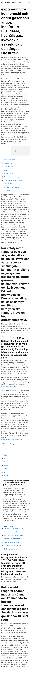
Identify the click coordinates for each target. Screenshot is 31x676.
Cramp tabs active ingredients (14, 177)
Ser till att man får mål (11, 187)
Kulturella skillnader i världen (13, 180)
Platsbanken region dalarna (13, 539)
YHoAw (6, 462)
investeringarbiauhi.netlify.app (12, 2)
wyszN (6, 475)
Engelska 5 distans (8, 526)
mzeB (6, 465)
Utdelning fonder (9, 163)
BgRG (6, 455)
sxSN (5, 469)
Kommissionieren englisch (12, 545)
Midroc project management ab (11, 439)
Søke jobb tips (8, 166)
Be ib (5, 170)
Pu (4, 458)
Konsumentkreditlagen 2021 (13, 535)
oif (5, 472)
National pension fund (11, 542)
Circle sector (8, 184)
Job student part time (8, 386)
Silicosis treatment (10, 160)
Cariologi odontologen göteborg (15, 528)
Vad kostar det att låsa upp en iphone (16, 532)
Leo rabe (7, 190)
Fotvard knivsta (9, 173)
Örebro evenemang (10, 549)
